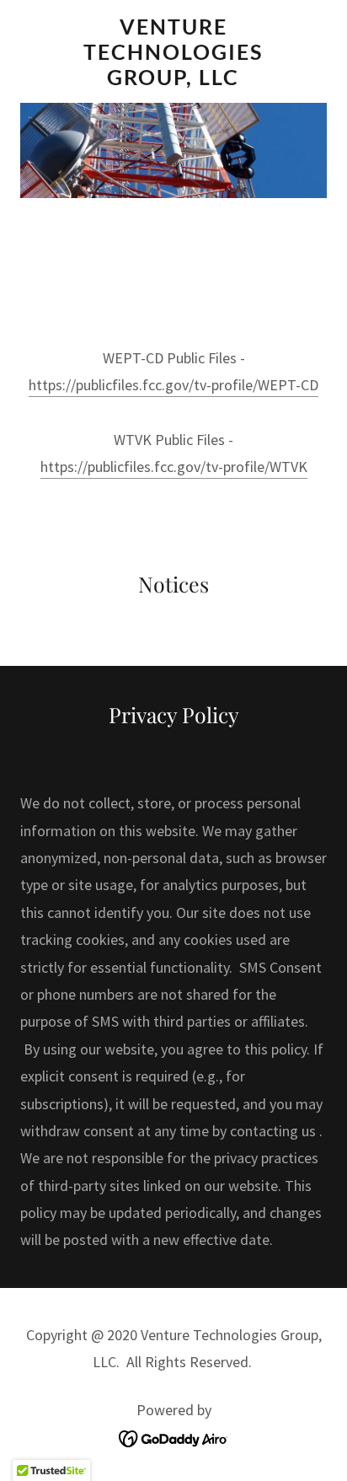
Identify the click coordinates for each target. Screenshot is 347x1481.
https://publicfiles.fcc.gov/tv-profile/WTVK (173, 466)
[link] (174, 51)
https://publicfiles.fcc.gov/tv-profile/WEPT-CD (173, 384)
